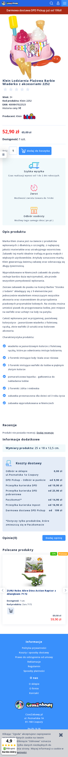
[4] (22, 90)
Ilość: (5, 150)
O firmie (34, 688)
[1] (5, 90)
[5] (28, 90)
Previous (2, 590)
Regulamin (34, 666)
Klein (19, 116)
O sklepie (34, 683)
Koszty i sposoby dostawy (34, 652)
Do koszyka (10, 610)
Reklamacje (34, 661)
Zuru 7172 (27, 604)
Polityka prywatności (34, 647)
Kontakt (34, 693)
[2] (11, 90)
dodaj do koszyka (38, 150)
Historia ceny (10, 108)
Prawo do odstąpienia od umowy (34, 657)
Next (65, 590)
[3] (16, 90)
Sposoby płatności (34, 670)
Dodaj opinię (54, 537)
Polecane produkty (17, 550)
